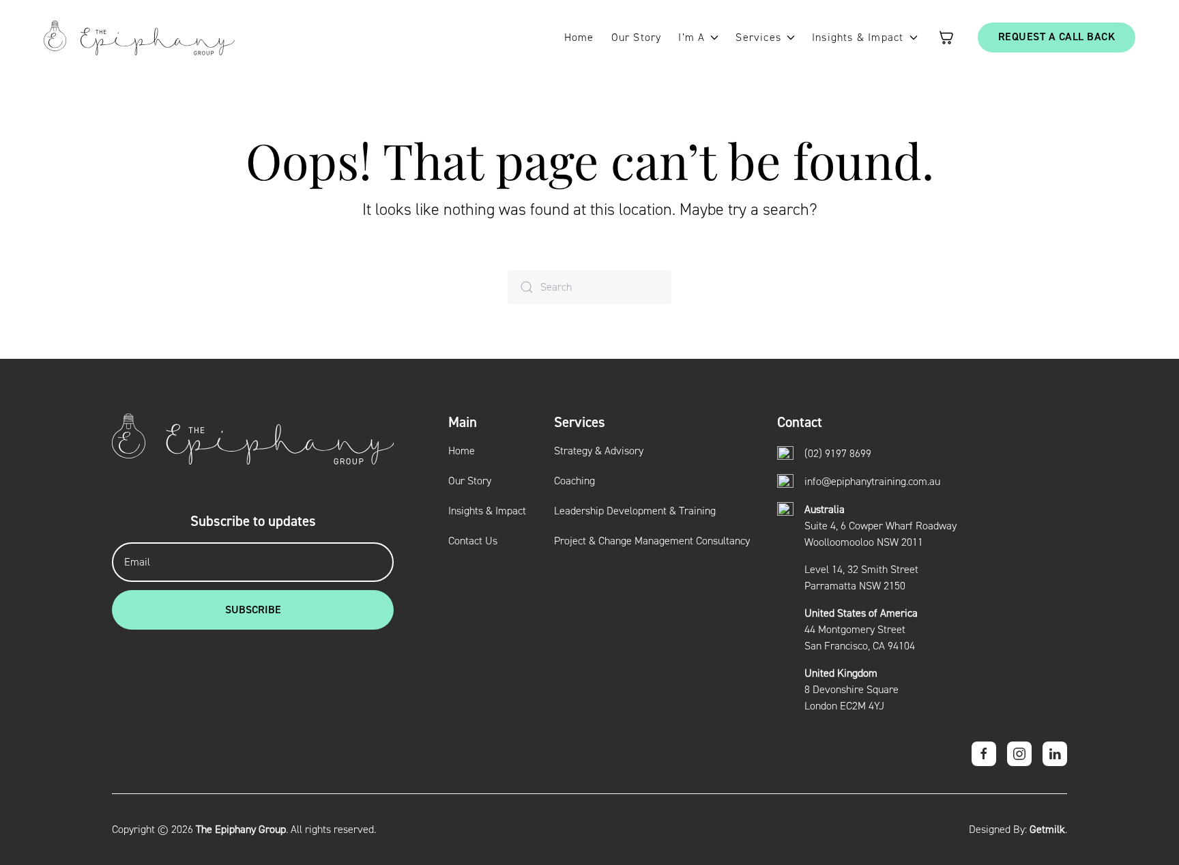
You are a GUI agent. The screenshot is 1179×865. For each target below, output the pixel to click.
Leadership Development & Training (635, 511)
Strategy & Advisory (598, 451)
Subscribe (253, 610)
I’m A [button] (691, 37)
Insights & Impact (487, 511)
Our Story (636, 37)
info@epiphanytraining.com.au (872, 481)
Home (579, 37)
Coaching (574, 481)
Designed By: (1017, 829)
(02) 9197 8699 (837, 453)
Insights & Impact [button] (857, 37)
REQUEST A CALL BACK (1057, 37)
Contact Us (472, 541)
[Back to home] (139, 37)
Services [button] (758, 37)
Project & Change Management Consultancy (652, 541)
